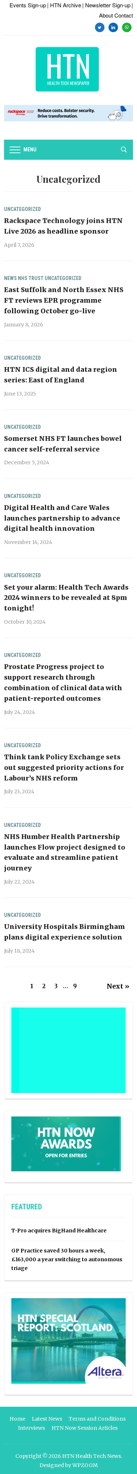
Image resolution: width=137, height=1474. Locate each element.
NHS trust (30, 278)
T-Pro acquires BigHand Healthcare (59, 1230)
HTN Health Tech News (91, 1456)
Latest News (47, 1419)
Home (17, 1419)
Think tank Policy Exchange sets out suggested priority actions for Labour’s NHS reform (64, 767)
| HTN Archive (64, 5)
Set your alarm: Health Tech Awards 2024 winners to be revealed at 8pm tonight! (66, 598)
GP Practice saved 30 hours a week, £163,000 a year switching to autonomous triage (66, 1259)
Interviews (31, 1428)
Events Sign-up (27, 5)
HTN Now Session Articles (85, 1428)
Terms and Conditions (97, 1419)
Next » (118, 986)
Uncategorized (22, 209)
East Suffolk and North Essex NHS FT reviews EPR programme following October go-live (63, 300)
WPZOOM (85, 1465)
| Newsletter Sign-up (106, 5)
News (10, 278)
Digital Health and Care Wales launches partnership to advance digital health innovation (62, 518)
